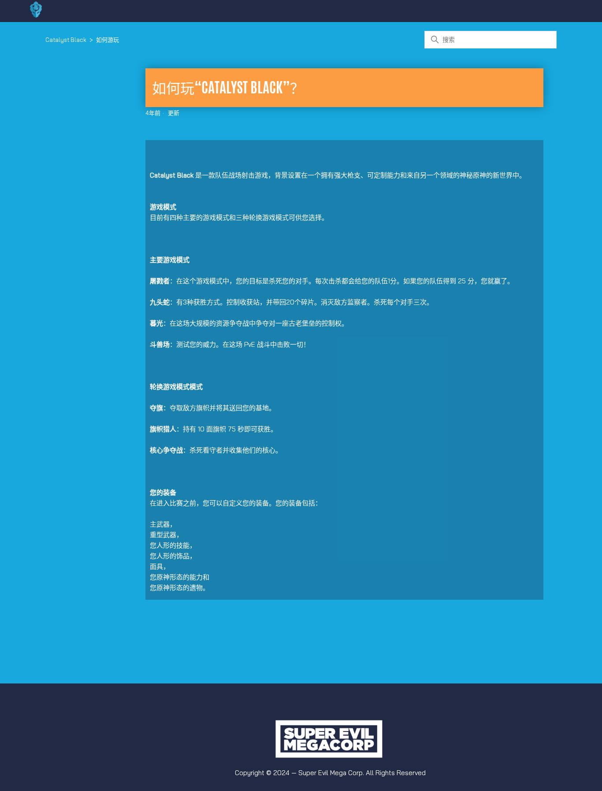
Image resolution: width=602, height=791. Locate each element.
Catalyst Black (65, 39)
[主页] (36, 15)
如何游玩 (107, 39)
